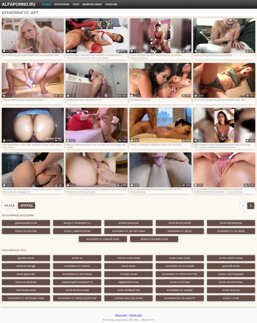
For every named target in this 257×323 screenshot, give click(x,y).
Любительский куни (154, 239)
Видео (46, 4)
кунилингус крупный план (26, 298)
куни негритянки (231, 282)
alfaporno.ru (18, 4)
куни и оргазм (180, 282)
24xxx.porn (121, 315)
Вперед (27, 205)
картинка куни (26, 290)
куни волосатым (77, 290)
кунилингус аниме (180, 290)
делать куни (26, 258)
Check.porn (135, 315)
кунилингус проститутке (179, 274)
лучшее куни (128, 274)
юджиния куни (128, 282)
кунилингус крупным (77, 274)
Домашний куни (26, 223)
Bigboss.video (92, 4)
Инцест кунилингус (77, 223)
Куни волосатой (180, 223)
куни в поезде (26, 266)
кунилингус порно (77, 266)
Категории (62, 4)
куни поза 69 (231, 290)
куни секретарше (231, 258)
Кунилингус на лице (231, 231)
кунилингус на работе (180, 298)
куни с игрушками (231, 274)
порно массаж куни (128, 298)
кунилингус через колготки (77, 298)
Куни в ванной (128, 223)
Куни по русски (26, 231)
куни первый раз (128, 290)
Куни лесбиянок (231, 223)
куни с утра (231, 298)
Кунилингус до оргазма (128, 231)
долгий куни (231, 266)
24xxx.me (111, 4)
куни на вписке (26, 282)
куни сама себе (179, 258)
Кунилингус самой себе (102, 239)
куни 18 (77, 258)
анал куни (128, 266)
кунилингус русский (180, 266)
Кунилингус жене (180, 231)
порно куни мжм (128, 258)
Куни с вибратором (77, 231)
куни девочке (26, 274)
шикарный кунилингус (77, 282)
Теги (76, 4)
